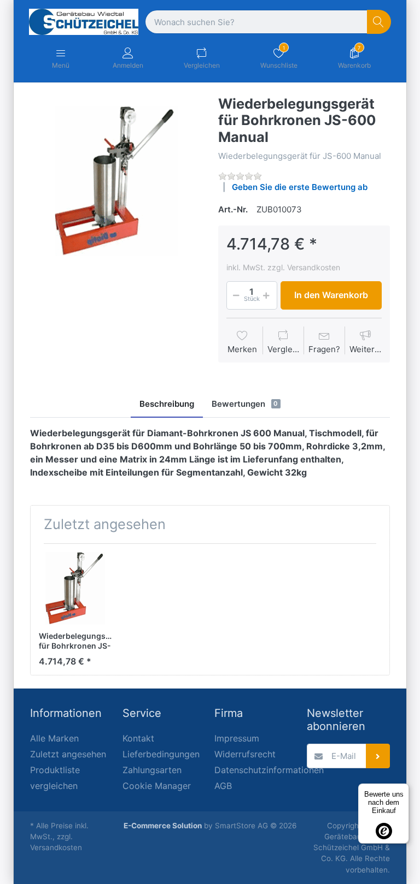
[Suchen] (379, 22)
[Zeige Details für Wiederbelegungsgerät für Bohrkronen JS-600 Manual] (75, 588)
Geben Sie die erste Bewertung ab (300, 187)
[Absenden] (378, 756)
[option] (116, 181)
